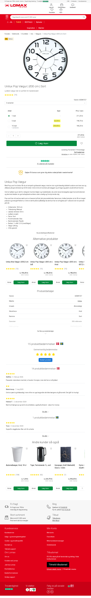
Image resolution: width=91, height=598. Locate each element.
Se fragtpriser (79, 152)
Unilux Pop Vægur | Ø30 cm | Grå (41, 263)
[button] (9, 39)
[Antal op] (18, 136)
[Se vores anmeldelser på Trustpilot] (9, 589)
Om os (7, 557)
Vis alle (44, 412)
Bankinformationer (11, 573)
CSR (68, 1)
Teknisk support (10, 549)
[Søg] (84, 17)
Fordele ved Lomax (11, 561)
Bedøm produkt (45, 360)
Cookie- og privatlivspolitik (14, 541)
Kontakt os (8, 545)
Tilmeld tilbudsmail (58, 564)
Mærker (41, 28)
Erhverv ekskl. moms (54, 569)
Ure (32, 34)
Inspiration (31, 28)
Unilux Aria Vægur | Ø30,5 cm (17, 262)
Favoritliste (50, 537)
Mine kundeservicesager (55, 541)
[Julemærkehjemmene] (27, 589)
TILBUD (18, 22)
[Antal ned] (8, 136)
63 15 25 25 (66, 510)
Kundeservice (82, 1)
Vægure (38, 34)
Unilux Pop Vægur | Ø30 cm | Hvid (66, 263)
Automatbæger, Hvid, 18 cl (16, 465)
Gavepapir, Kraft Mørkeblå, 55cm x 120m (65, 466)
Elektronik (15, 34)
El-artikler (25, 34)
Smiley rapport (10, 577)
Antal (9, 282)
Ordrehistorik (51, 545)
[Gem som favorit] (27, 245)
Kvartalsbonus (10, 569)
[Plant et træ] (33, 589)
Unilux (80, 301)
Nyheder (39, 22)
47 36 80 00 (63, 507)
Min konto (50, 532)
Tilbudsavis (56, 518)
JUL (10, 22)
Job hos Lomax (10, 565)
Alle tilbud (55, 520)
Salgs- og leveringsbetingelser (15, 537)
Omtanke (73, 1)
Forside (7, 34)
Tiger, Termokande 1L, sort (40, 465)
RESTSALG (28, 22)
